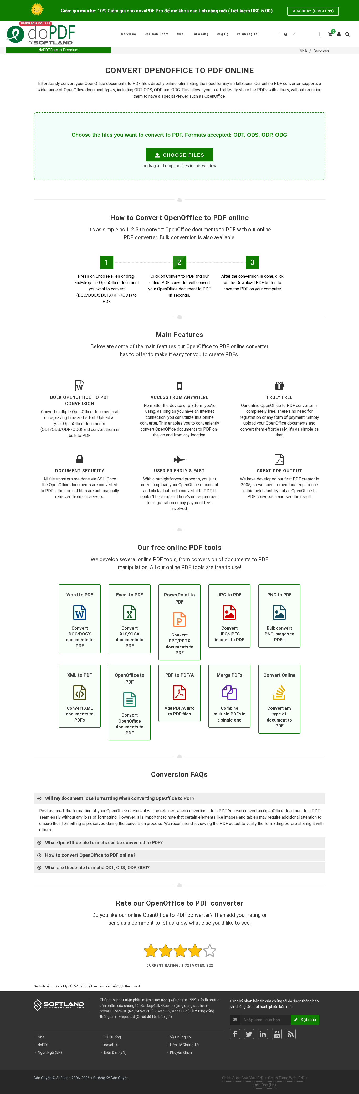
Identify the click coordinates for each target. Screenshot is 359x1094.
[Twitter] (249, 1034)
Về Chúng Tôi (181, 1037)
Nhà (41, 1037)
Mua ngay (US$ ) (313, 11)
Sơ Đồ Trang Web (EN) (286, 1078)
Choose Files (182, 155)
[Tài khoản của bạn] (339, 32)
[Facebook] (235, 1034)
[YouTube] (277, 1034)
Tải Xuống (112, 1037)
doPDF (43, 1045)
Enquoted (127, 1017)
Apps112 (179, 1011)
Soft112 (163, 1011)
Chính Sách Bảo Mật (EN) (242, 1078)
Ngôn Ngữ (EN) (50, 1052)
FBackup (168, 1005)
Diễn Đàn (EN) (115, 1052)
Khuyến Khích (181, 1052)
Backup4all (150, 1005)
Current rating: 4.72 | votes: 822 (179, 965)
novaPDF (107, 1011)
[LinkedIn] (263, 1034)
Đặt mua (307, 1019)
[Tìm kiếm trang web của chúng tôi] (347, 33)
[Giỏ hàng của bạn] (330, 33)
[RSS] (291, 1034)
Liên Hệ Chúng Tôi (184, 1045)
